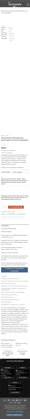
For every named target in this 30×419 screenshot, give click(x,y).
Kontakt (23, 406)
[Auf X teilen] (7, 217)
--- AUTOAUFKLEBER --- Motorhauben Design (15, 214)
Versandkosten (12, 150)
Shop (7, 135)
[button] (2, 4)
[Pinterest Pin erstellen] (15, 217)
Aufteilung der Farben (14, 181)
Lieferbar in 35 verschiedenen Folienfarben (12, 167)
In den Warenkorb (16, 207)
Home (2, 135)
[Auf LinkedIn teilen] (18, 217)
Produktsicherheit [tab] (6, 231)
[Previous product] (5, 145)
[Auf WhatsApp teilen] (2, 217)
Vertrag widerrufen (14, 415)
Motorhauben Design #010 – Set (22, 352)
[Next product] (2, 145)
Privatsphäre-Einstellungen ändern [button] (15, 407)
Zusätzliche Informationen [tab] (8, 228)
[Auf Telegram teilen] (23, 217)
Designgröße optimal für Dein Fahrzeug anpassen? (14, 197)
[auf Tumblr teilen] (21, 217)
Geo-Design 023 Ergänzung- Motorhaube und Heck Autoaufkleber (7, 353)
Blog (18, 406)
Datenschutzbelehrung (19, 405)
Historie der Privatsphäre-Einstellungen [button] (15, 408)
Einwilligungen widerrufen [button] (15, 409)
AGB (5, 405)
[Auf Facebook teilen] (5, 217)
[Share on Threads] (10, 217)
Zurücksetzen (25, 169)
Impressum (9, 405)
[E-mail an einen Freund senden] (13, 217)
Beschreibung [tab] (5, 225)
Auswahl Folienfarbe (5, 172)
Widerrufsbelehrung (10, 406)
